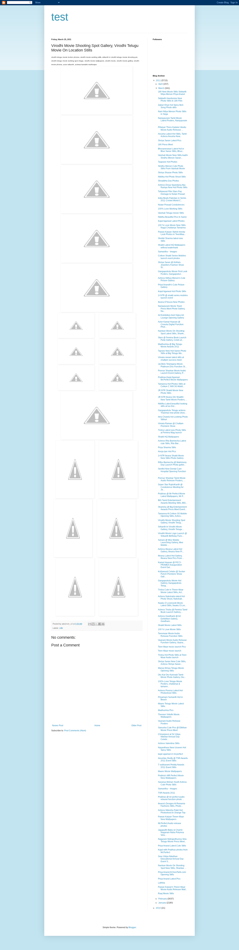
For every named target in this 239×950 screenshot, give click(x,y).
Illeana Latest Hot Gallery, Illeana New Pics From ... (171, 557)
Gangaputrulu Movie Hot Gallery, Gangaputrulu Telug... (169, 583)
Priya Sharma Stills (167, 447)
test (59, 17)
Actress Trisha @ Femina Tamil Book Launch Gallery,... (172, 610)
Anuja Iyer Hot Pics (167, 451)
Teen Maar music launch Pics (172, 647)
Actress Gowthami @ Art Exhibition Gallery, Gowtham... (169, 618)
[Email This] (90, 624)
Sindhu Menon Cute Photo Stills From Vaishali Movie (171, 167)
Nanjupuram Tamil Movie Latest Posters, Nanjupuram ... (172, 120)
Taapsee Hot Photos (167, 162)
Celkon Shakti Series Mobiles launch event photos (172, 256)
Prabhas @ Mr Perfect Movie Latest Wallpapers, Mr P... (171, 494)
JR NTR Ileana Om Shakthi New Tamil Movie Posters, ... (172, 398)
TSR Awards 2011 (166, 793)
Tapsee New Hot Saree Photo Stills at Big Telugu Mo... (172, 352)
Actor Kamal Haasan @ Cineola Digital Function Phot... (171, 324)
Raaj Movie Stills (166, 893)
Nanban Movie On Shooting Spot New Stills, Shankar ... (172, 866)
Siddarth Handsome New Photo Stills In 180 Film (170, 99)
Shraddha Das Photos (168, 181)
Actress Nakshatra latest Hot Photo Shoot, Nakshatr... (171, 597)
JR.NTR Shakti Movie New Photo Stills (170, 391)
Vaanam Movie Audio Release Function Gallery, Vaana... (172, 641)
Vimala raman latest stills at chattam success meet (171, 358)
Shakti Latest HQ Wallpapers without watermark (171, 246)
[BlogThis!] (93, 624)
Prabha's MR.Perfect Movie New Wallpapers (171, 776)
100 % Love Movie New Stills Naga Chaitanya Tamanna (172, 226)
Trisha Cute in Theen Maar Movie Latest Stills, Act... (170, 590)
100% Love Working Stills (170, 209)
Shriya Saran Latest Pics (169, 140)
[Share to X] (96, 624)
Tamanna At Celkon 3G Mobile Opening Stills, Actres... (172, 514)
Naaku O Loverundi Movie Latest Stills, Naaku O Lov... (172, 604)
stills (61, 628)
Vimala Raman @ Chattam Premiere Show (170, 424)
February (162, 899)
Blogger (132, 927)
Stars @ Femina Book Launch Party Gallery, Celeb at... (172, 338)
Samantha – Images (167, 251)
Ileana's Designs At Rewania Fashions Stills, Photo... (171, 804)
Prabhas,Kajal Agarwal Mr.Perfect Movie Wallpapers (173, 378)
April (160, 84)
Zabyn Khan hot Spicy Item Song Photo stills (170, 106)
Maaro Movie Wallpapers (170, 771)
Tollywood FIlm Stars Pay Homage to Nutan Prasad (171, 192)
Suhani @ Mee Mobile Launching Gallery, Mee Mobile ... (170, 542)
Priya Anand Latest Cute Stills (172, 845)
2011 (158, 80)
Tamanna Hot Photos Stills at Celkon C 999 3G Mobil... (171, 385)
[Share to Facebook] (99, 624)
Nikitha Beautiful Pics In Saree (172, 217)
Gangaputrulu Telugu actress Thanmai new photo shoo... (172, 411)
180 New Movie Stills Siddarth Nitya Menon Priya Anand (172, 92)
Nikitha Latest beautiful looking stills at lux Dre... (172, 404)
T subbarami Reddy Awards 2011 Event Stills (171, 765)
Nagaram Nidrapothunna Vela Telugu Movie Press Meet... (172, 840)
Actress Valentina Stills (169, 743)
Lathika (161, 883)
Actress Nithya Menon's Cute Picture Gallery (171, 279)
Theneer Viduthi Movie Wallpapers (169, 715)
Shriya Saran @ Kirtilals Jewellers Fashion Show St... (171, 265)
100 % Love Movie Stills (169, 629)
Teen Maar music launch (169, 651)
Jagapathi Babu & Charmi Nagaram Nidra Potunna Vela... (171, 832)
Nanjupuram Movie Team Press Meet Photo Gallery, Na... (171, 308)
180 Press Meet (165, 144)
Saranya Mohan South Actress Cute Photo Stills (172, 783)
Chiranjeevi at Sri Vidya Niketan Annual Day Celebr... (169, 737)
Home (97, 725)
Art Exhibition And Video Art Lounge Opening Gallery (171, 316)
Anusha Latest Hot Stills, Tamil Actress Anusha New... (172, 135)
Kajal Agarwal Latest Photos (171, 221)
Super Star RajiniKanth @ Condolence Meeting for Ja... (171, 487)
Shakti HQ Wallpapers (168, 437)
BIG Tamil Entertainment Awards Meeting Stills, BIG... (172, 501)
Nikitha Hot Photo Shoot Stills (172, 177)
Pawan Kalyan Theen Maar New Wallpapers (171, 817)
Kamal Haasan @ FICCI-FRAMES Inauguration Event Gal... (170, 565)
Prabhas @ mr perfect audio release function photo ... (171, 798)
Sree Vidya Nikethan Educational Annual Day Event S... (171, 859)
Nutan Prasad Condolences (171, 205)
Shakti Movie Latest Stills (170, 625)
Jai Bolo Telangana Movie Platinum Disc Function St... (172, 365)
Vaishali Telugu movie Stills (171, 213)
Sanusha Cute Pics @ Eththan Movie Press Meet (172, 728)
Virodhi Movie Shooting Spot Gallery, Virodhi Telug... (171, 521)
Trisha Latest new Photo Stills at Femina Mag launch (172, 431)
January (162, 903)
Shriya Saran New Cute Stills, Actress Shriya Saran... (172, 662)
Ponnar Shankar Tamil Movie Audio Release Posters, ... (171, 479)
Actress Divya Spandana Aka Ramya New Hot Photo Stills (172, 186)
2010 (158, 908)
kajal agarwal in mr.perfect (170, 754)
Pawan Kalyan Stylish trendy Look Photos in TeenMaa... (172, 233)
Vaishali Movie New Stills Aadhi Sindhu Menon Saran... (173, 156)
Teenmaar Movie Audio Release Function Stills (170, 634)
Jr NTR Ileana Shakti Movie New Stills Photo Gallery (171, 456)
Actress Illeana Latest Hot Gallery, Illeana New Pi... (171, 550)
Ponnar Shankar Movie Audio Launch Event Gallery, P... (172, 371)
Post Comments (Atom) (75, 730)
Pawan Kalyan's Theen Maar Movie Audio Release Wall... (172, 888)
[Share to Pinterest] (103, 624)
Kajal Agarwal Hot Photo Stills (172, 291)
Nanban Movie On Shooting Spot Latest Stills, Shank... (171, 332)
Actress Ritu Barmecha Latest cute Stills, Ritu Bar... (172, 442)
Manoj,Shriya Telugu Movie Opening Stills (171, 669)
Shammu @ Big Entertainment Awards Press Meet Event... (172, 508)
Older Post (136, 725)
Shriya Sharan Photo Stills (170, 172)
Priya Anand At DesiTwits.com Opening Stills (172, 873)
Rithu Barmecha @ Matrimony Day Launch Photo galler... (172, 463)
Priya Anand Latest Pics (169, 879)
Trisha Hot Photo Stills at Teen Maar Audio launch (172, 656)
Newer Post (57, 725)
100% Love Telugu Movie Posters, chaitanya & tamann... (170, 684)
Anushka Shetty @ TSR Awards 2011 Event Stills (173, 759)
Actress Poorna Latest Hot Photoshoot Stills (170, 691)
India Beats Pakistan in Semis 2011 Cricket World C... (172, 199)
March (161, 88)
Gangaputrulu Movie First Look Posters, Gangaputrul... (172, 272)
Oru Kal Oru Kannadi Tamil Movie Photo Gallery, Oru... (172, 676)
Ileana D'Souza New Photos (171, 302)
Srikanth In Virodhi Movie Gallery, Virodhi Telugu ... (171, 527)
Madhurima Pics (165, 710)
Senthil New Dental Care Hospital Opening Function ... (172, 471)
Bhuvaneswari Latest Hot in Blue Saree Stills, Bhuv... (171, 150)
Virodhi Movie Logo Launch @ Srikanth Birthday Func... (172, 534)
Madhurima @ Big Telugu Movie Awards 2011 (170, 345)
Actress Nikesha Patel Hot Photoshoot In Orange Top (171, 811)
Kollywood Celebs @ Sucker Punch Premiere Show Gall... (171, 574)
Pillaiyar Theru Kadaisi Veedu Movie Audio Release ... (172, 128)
